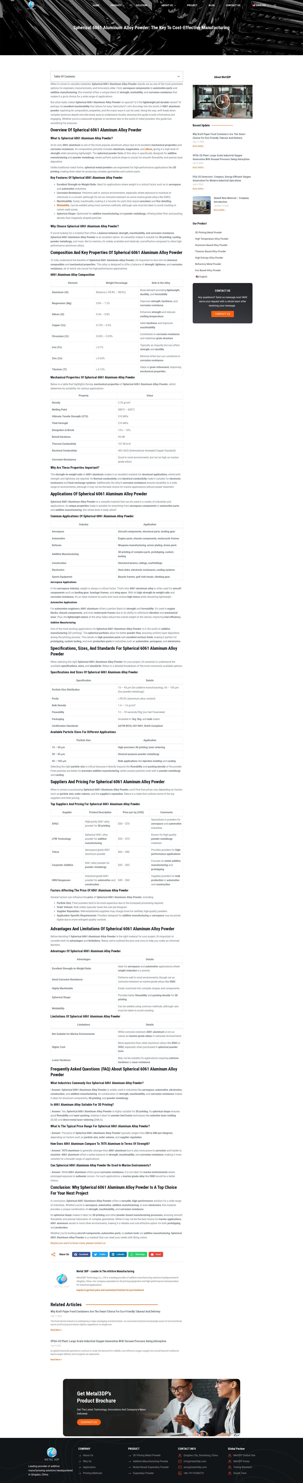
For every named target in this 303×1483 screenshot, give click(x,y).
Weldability (63, 205)
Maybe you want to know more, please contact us (77, 1243)
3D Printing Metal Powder (208, 232)
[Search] (275, 5)
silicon (148, 149)
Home (96, 5)
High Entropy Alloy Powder (209, 257)
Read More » (198, 146)
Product (116, 5)
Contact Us (233, 5)
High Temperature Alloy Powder (211, 238)
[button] (179, 76)
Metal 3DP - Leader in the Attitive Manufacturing (105, 1271)
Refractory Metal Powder (208, 264)
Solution (141, 5)
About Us (167, 5)
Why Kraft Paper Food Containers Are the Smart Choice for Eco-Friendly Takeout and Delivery (105, 1311)
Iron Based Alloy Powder (208, 270)
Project (192, 5)
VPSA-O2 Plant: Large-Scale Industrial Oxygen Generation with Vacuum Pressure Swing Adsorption (108, 1341)
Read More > (56, 1330)
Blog (212, 5)
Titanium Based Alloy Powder (210, 251)
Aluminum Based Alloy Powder (211, 245)
